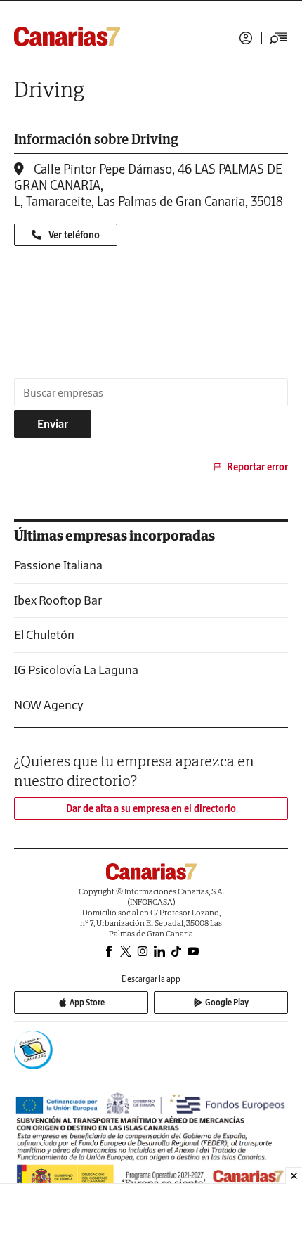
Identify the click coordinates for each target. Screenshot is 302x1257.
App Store (87, 1002)
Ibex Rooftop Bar (58, 600)
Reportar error (257, 466)
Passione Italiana (58, 565)
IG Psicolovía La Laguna (76, 670)
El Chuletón (44, 634)
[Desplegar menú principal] (279, 38)
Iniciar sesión (245, 38)
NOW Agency (49, 705)
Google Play (227, 1002)
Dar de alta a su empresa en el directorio (151, 808)
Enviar (52, 424)
